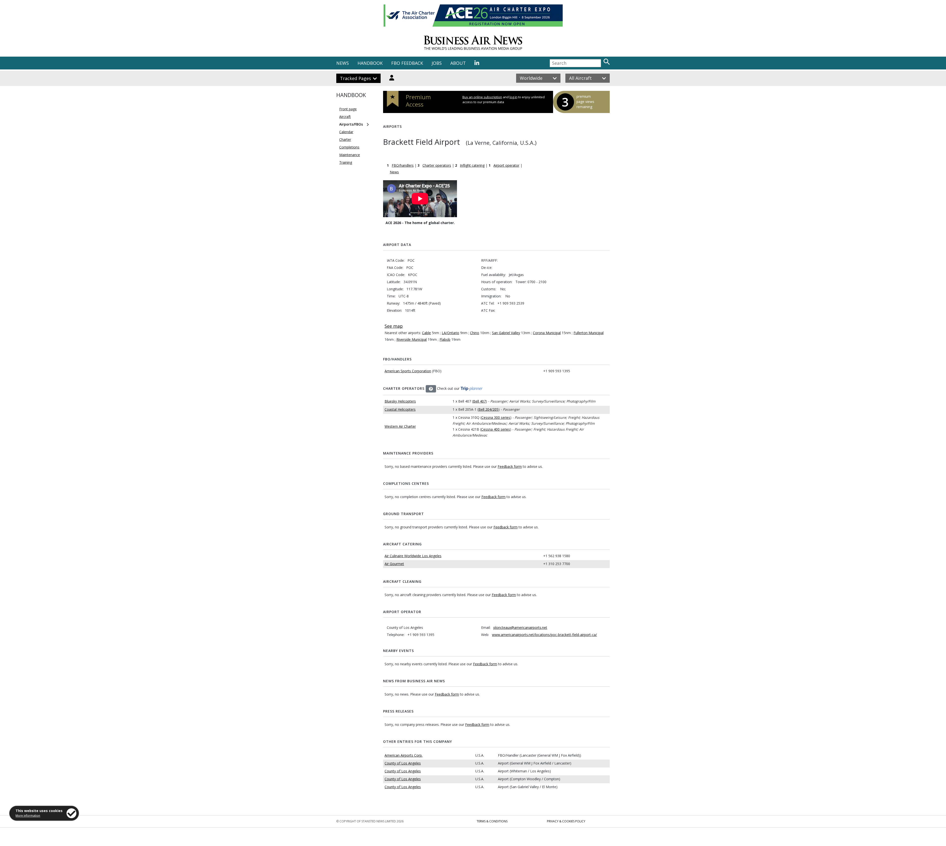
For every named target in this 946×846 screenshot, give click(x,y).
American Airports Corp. (403, 755)
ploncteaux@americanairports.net (520, 627)
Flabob (444, 339)
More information (28, 815)
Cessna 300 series (495, 417)
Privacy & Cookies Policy (566, 821)
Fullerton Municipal (589, 332)
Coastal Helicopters (400, 409)
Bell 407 (479, 401)
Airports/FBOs (351, 124)
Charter (345, 139)
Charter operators (436, 165)
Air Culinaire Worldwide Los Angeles (413, 555)
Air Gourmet (394, 563)
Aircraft (345, 116)
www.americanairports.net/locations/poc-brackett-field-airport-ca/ (544, 634)
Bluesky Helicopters (400, 401)
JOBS (437, 63)
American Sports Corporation (408, 371)
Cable (426, 332)
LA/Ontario (450, 332)
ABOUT (458, 63)
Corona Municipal (547, 332)
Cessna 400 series (495, 429)
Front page (348, 109)
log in (513, 97)
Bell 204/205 (488, 409)
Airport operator (506, 165)
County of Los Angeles (403, 763)
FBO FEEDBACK (407, 63)
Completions (349, 147)
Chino (474, 332)
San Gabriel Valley (506, 332)
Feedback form (510, 466)
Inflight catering (472, 165)
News (394, 172)
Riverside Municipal (411, 339)
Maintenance (349, 154)
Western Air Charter (400, 426)
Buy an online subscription (482, 97)
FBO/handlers (403, 165)
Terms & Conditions (492, 821)
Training (345, 162)
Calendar (346, 132)
